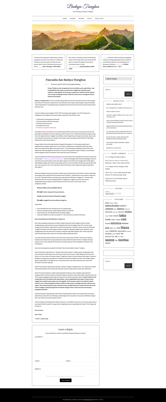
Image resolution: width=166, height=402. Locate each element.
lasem (114, 228)
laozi (111, 228)
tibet (116, 240)
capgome (109, 208)
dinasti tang (121, 212)
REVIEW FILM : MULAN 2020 (113, 148)
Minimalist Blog (88, 399)
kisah (107, 228)
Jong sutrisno (109, 178)
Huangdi (118, 219)
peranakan (129, 231)
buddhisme (123, 205)
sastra (113, 233)
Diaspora (120, 208)
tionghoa (123, 239)
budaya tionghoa (112, 205)
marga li (107, 231)
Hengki (108, 219)
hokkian (113, 219)
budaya (115, 203)
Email (68, 361)
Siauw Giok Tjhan (109, 236)
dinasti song (115, 211)
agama (107, 203)
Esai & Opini (99, 18)
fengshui (128, 211)
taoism (121, 236)
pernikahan (108, 233)
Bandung (112, 202)
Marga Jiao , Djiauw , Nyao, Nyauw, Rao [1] (117, 163)
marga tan (113, 231)
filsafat (110, 215)
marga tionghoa (121, 231)
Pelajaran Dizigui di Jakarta (113, 111)
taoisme (109, 239)
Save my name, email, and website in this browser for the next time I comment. (66, 376)
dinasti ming (127, 208)
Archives (107, 191)
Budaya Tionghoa (83, 7)
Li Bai (118, 228)
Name (37, 361)
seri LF (118, 233)
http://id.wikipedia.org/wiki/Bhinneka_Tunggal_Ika (50, 219)
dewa (115, 208)
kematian (125, 223)
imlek (123, 219)
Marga (125, 227)
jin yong (107, 223)
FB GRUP (73, 18)
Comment (39, 337)
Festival (106, 215)
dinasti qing (108, 212)
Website (38, 369)
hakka (122, 215)
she (122, 233)
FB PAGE (81, 18)
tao (119, 236)
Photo (89, 18)
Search (107, 89)
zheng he (107, 243)
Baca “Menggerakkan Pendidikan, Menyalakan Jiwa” (119, 108)
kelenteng (116, 222)
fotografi (116, 215)
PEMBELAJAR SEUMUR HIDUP (114, 104)
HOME (65, 18)
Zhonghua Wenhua (74, 84)
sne (116, 236)
